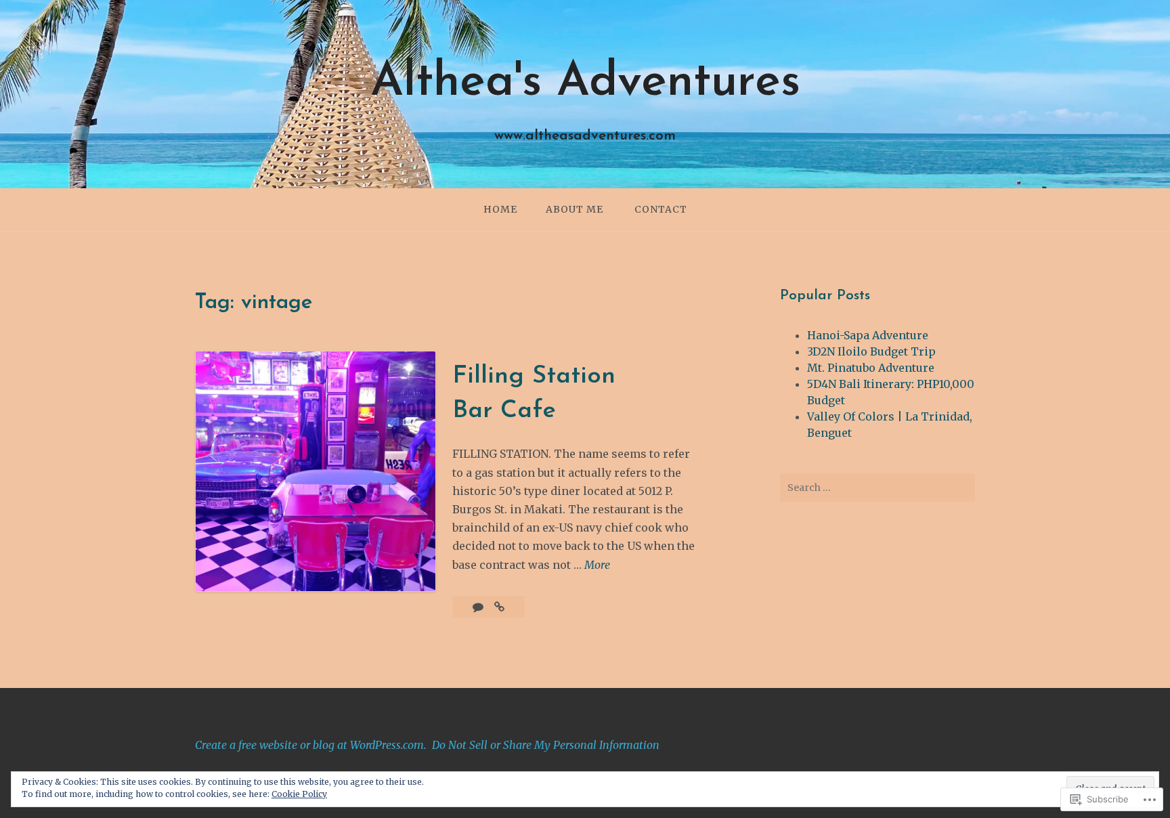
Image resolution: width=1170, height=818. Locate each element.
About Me (574, 209)
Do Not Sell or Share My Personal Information (545, 745)
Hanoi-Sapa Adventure (867, 335)
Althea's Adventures (585, 83)
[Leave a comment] (479, 607)
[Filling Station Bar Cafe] (499, 607)
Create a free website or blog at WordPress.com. (311, 745)
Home (500, 209)
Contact (660, 209)
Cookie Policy (299, 794)
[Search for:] (877, 487)
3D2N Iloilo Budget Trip (871, 351)
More (597, 565)
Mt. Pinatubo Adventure (870, 367)
